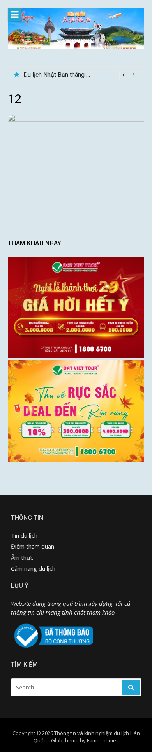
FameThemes (103, 740)
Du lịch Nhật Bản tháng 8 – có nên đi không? (83, 74)
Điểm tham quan (32, 546)
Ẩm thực (22, 557)
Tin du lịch (24, 535)
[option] (80, 75)
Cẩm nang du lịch (33, 568)
